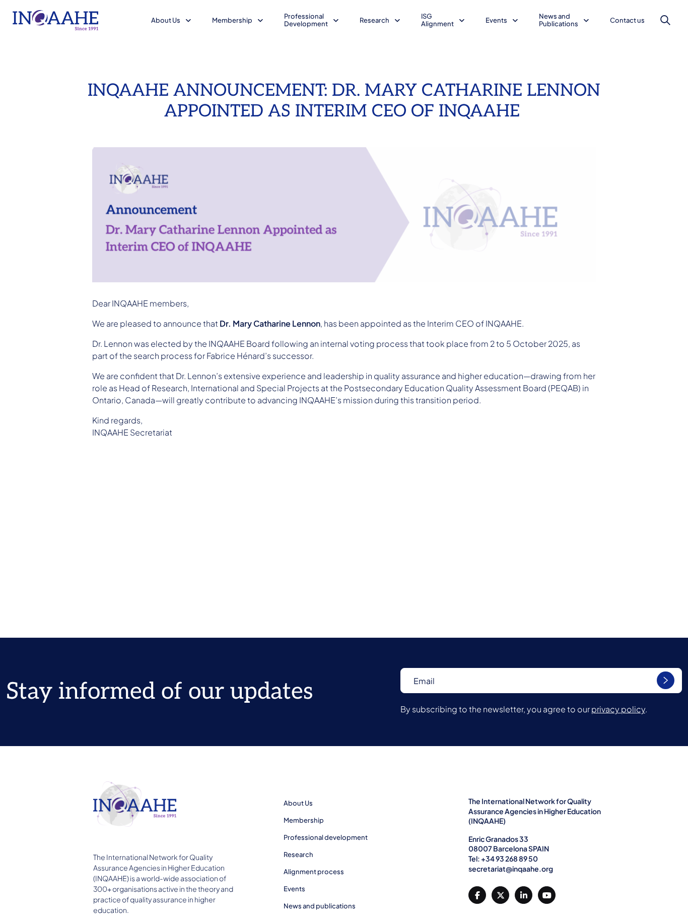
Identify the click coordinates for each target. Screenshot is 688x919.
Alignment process (314, 872)
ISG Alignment (437, 20)
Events (496, 20)
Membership (232, 20)
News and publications (320, 906)
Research (374, 20)
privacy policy (618, 709)
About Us (165, 20)
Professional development (326, 837)
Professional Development (306, 20)
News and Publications (558, 20)
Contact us (627, 20)
